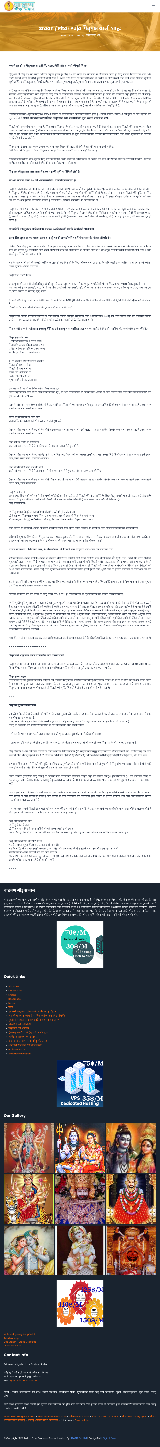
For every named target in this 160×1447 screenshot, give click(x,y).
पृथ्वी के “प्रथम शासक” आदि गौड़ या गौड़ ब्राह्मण (34, 1020)
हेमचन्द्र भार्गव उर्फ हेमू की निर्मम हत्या (28, 1032)
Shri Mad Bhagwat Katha (52, 1416)
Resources (14, 999)
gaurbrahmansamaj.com (24, 1380)
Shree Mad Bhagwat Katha (19, 1416)
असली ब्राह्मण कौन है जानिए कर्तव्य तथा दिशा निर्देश (36, 1015)
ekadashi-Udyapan (19, 1053)
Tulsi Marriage (12, 1338)
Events (12, 994)
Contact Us (15, 990)
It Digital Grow (108, 1438)
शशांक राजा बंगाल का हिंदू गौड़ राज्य (28, 1041)
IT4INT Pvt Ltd (79, 1438)
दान (10, 1007)
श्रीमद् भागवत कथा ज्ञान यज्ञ (43, 1420)
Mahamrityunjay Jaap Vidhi (19, 1334)
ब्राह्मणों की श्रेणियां (18, 1028)
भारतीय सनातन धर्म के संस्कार (25, 1045)
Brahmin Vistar (16, 1049)
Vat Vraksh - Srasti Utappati (20, 1341)
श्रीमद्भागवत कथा (79, 1416)
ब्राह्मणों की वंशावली (19, 1024)
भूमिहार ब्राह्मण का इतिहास (23, 1036)
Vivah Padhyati (12, 1345)
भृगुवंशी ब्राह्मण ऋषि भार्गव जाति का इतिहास (32, 1011)
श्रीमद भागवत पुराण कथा (105, 1416)
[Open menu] (153, 6)
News (11, 1003)
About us (13, 986)
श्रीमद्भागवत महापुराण (134, 1416)
